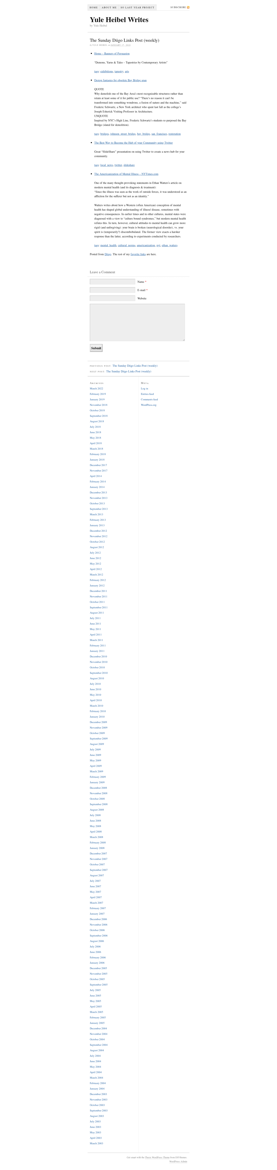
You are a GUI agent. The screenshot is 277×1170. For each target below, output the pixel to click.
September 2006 (99, 935)
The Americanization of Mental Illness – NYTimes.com (126, 174)
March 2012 (96, 574)
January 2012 (97, 585)
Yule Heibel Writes (119, 19)
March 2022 (96, 388)
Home (94, 7)
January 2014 (97, 487)
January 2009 (97, 782)
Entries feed (147, 394)
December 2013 (98, 492)
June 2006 (95, 952)
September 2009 (99, 738)
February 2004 (98, 1083)
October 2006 (97, 930)
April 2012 (96, 569)
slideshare (129, 165)
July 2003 (95, 1121)
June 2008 (95, 820)
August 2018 (97, 421)
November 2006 (98, 924)
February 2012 (98, 580)
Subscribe (178, 7)
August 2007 (97, 875)
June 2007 (95, 886)
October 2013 (97, 503)
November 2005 (98, 973)
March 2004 (96, 1077)
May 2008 (95, 826)
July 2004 (95, 1056)
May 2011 (95, 629)
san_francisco (159, 134)
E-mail (142, 290)
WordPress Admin (178, 1161)
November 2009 (98, 727)
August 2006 (97, 941)
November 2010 (98, 662)
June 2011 (95, 623)
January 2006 (97, 962)
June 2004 (95, 1061)
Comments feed (149, 399)
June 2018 (95, 432)
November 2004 (98, 1034)
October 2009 (97, 733)
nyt (158, 245)
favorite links (138, 254)
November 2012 (98, 536)
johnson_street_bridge (122, 134)
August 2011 (97, 612)
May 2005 (95, 1001)
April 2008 (96, 831)
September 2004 (99, 1045)
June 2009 (95, 755)
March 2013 (96, 514)
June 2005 (95, 995)
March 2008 (96, 837)
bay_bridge (143, 134)
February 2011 (98, 645)
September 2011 (99, 607)
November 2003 (98, 1099)
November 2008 (98, 793)
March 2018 (96, 448)
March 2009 (96, 771)
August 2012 (97, 547)
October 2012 (97, 541)
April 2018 (96, 443)
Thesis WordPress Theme (157, 1157)
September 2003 (99, 1110)
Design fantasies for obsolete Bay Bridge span (120, 80)
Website (141, 298)
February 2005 (98, 1017)
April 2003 (96, 1138)
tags (96, 71)
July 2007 (95, 881)
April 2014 (96, 476)
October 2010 (97, 667)
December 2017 (98, 465)
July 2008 (95, 815)
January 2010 (97, 716)
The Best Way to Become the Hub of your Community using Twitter (133, 143)
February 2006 (98, 957)
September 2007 (99, 870)
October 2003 (97, 1105)
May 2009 (95, 760)
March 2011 (96, 640)
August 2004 (97, 1050)
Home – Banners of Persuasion (112, 53)
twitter (118, 165)
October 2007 (97, 864)
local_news (106, 165)
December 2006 (98, 919)
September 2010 (99, 673)
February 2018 (98, 454)
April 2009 (96, 766)
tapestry (119, 71)
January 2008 (97, 848)
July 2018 (95, 427)
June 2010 (95, 689)
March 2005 (96, 1012)
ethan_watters (169, 245)
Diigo (108, 254)
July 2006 (95, 946)
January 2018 (97, 459)
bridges (104, 134)
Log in (144, 388)
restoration (175, 134)
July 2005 (95, 990)
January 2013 (97, 525)
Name (141, 282)
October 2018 (97, 410)
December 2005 (98, 968)
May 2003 (95, 1132)
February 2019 (98, 394)
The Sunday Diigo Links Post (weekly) (135, 366)
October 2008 (97, 798)
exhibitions (106, 71)
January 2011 (97, 651)
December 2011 (98, 591)
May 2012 (95, 563)
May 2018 (95, 437)
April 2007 (96, 897)
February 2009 (98, 777)
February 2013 (98, 520)
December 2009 (98, 722)
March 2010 (96, 705)
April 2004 (96, 1072)
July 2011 (95, 618)
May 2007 (95, 892)
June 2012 (95, 558)
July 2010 (95, 684)
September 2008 (99, 804)
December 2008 (98, 788)
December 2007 (98, 853)
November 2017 (98, 470)
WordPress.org (149, 405)
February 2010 (98, 711)
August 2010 (97, 678)
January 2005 (97, 1023)
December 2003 (98, 1094)
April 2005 (96, 1006)
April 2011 (96, 634)
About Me (109, 7)
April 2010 (96, 700)
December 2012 (98, 530)
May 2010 (95, 694)
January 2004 (97, 1088)
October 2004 (97, 1039)
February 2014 (98, 481)
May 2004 (95, 1066)
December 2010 (98, 656)
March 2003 (96, 1143)
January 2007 (97, 913)
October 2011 (97, 602)
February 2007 (98, 908)
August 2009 (97, 744)
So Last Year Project (138, 7)
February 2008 (98, 842)
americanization (146, 245)
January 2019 (97, 399)
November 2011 (98, 596)
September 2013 (99, 509)
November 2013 (98, 498)
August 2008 (97, 809)
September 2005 (99, 984)
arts (127, 71)
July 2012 (95, 552)
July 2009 (95, 749)
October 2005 (97, 979)
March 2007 (96, 902)
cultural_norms (126, 245)
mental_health (108, 245)
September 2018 (99, 416)
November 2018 (98, 405)
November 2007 (98, 859)
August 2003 (97, 1116)
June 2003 (95, 1127)
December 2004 (98, 1028)
